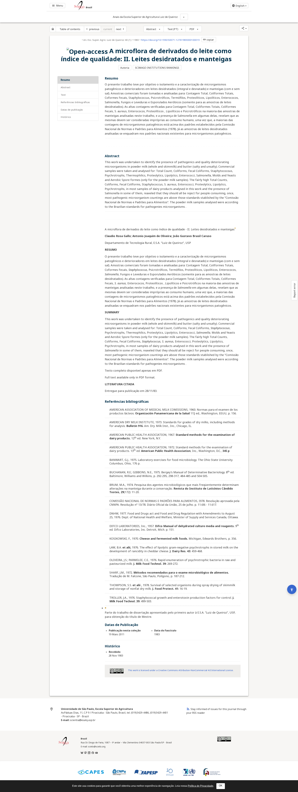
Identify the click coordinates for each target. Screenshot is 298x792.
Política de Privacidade (200, 786)
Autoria (124, 67)
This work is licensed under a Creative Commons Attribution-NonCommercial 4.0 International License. (180, 670)
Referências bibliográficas (75, 102)
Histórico (66, 116)
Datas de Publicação (72, 109)
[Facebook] (93, 753)
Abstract (151, 29)
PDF (192, 29)
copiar (208, 39)
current (107, 29)
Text (63, 94)
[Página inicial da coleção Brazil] (64, 745)
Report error (294, 290)
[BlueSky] (82, 753)
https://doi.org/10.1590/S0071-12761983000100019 (170, 39)
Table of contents (70, 29)
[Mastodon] (85, 753)
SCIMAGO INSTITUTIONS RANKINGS (157, 67)
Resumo (65, 79)
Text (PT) (172, 29)
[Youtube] (96, 753)
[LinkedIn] (89, 753)
